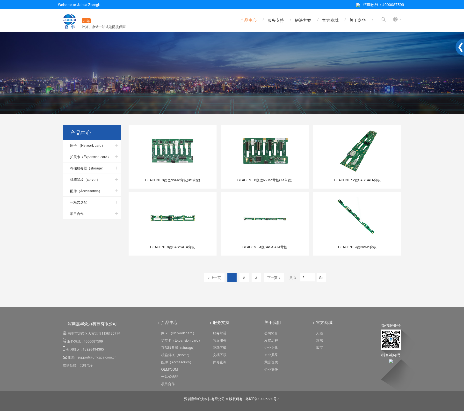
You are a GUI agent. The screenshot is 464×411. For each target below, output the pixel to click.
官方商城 (330, 20)
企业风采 (271, 354)
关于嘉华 (357, 20)
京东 (319, 340)
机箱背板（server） (176, 354)
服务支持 (276, 20)
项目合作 (168, 383)
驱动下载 (219, 347)
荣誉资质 (271, 362)
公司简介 (271, 332)
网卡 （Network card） (178, 332)
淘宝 (319, 347)
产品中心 (248, 20)
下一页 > (273, 277)
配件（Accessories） (177, 362)
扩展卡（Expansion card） (181, 340)
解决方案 (303, 20)
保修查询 (219, 362)
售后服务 (219, 340)
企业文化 (271, 347)
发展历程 (271, 340)
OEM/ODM (169, 369)
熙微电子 (86, 365)
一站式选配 (169, 376)
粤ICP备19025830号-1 (263, 398)
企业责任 (271, 369)
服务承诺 (219, 332)
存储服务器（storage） (178, 347)
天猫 (319, 332)
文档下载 (219, 354)
